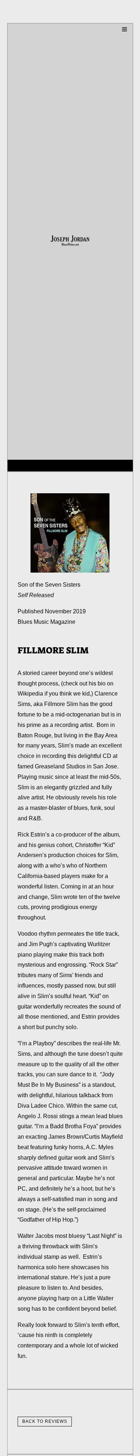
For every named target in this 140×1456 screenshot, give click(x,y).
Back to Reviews (44, 1421)
